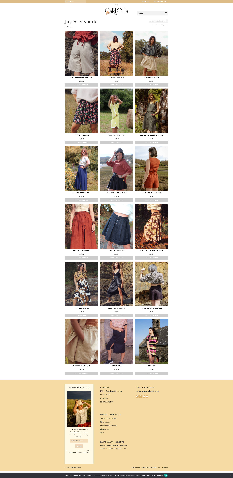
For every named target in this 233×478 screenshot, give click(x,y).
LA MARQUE (105, 395)
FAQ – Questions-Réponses (111, 391)
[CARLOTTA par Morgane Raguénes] (116, 9)
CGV (102, 433)
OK (166, 475)
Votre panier (161, 1)
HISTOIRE (104, 398)
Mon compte (105, 422)
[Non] (231, 475)
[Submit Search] (66, 1)
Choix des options (81, 85)
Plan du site (105, 429)
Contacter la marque (108, 418)
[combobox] (158, 21)
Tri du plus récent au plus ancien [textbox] (158, 21)
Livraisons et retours (108, 426)
